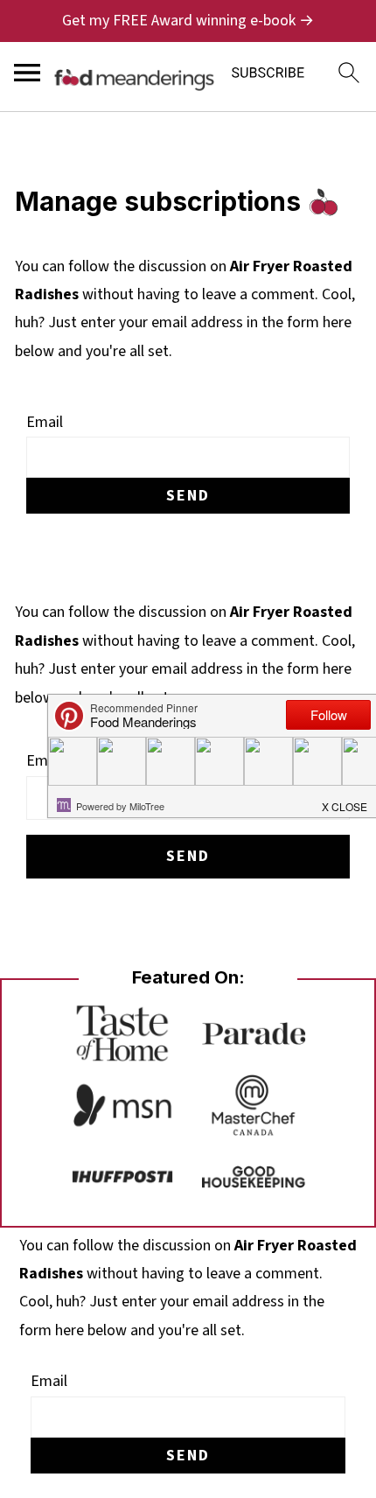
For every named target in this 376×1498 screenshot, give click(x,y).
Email (44, 422)
